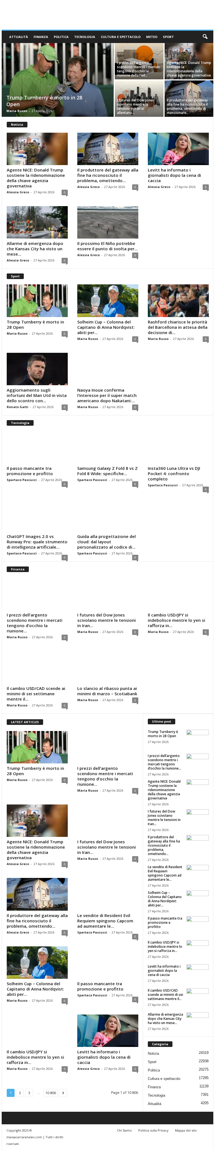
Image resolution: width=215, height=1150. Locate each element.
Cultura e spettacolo (121, 37)
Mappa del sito (186, 1130)
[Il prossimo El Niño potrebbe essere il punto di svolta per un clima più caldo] (107, 222)
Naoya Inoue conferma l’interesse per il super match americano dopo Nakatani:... (107, 395)
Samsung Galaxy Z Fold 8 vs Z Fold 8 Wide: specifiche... (107, 470)
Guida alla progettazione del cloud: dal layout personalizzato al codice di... (106, 542)
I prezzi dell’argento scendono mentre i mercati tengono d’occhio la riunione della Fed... (138, 69)
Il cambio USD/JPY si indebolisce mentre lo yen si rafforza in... (176, 620)
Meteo (151, 37)
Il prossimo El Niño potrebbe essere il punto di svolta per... (107, 246)
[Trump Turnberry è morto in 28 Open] (58, 80)
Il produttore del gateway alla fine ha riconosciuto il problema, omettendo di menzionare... (187, 106)
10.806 (50, 1093)
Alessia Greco (18, 192)
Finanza (41, 37)
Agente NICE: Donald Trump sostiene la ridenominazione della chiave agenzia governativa (189, 69)
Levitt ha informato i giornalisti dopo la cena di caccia (174, 175)
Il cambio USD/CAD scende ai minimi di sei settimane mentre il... (36, 693)
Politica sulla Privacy (153, 1130)
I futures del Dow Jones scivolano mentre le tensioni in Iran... (106, 620)
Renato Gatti (17, 407)
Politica (61, 37)
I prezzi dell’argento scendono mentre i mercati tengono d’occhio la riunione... (34, 623)
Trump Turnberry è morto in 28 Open (35, 324)
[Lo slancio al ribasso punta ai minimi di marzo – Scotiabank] (107, 667)
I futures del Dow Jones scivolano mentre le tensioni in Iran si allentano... (135, 106)
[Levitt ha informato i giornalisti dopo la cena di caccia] (178, 149)
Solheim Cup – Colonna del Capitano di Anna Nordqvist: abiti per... (106, 327)
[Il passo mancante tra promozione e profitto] (37, 447)
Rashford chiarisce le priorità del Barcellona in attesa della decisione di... (177, 327)
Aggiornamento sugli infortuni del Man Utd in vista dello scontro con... (37, 395)
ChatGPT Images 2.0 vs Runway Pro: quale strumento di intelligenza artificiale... (37, 542)
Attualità (18, 37)
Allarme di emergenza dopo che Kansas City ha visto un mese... (35, 249)
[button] (205, 37)
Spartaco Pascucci (22, 480)
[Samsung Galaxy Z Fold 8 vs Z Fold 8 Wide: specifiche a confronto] (107, 447)
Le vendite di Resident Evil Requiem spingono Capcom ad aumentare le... (105, 921)
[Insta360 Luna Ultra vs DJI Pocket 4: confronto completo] (178, 447)
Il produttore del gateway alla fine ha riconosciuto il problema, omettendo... (107, 175)
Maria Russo (16, 111)
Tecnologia (84, 37)
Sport (168, 37)
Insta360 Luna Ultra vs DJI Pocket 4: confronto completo (174, 473)
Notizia (153, 1053)
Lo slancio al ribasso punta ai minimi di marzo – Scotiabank (107, 690)
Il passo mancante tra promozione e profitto (30, 470)
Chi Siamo (124, 1130)
